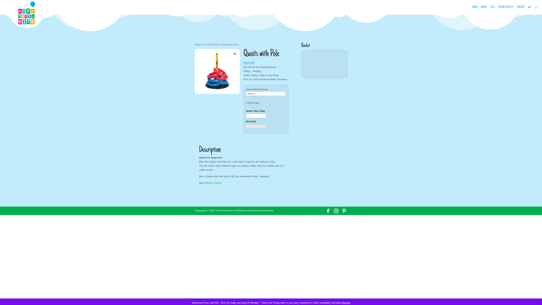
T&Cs (492, 7)
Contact (521, 7)
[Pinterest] (344, 211)
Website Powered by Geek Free (256, 210)
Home (474, 7)
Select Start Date (255, 111)
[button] (234, 53)
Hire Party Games (211, 44)
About (484, 7)
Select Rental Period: (257, 89)
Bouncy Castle (213, 183)
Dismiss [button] (346, 302)
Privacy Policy (505, 7)
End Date (251, 121)
